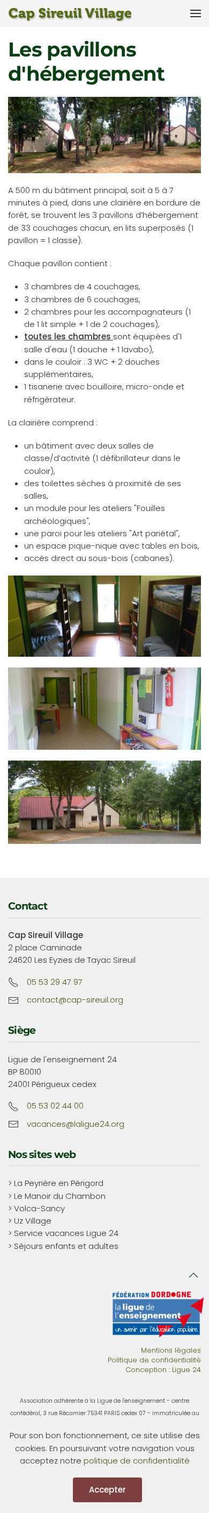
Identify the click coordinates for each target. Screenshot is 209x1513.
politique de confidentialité (137, 1460)
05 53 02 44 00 (55, 1105)
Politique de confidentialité (154, 1360)
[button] (195, 13)
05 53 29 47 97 (55, 982)
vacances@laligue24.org (75, 1124)
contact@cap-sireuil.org (75, 999)
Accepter (107, 1489)
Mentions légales (171, 1350)
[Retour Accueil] (69, 13)
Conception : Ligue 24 (163, 1370)
